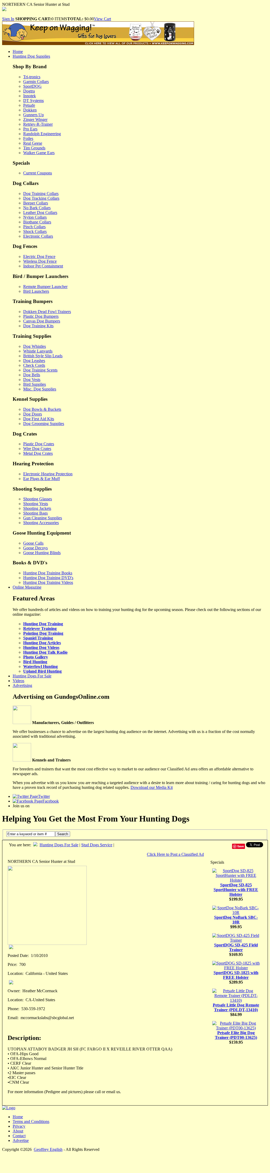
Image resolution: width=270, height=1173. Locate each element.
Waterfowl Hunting (40, 666)
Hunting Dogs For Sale (32, 676)
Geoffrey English (48, 1149)
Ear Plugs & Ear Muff (41, 478)
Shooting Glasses (37, 499)
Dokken (30, 110)
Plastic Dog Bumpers (41, 316)
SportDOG (32, 86)
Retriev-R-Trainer (38, 124)
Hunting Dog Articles (42, 643)
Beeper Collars (35, 203)
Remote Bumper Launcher (45, 286)
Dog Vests (31, 379)
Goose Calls (33, 543)
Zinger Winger (35, 119)
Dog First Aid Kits (38, 419)
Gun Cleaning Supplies (42, 518)
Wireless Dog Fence (40, 261)
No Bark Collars (37, 208)
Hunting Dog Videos (41, 647)
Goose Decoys (35, 548)
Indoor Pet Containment (43, 266)
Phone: (13, 1008)
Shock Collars (35, 231)
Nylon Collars (35, 217)
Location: (15, 973)
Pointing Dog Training (43, 633)
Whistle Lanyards (37, 351)
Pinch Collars (34, 226)
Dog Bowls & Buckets (42, 409)
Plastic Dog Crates (38, 444)
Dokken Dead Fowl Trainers (47, 311)
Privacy (19, 1126)
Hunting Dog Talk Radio (45, 652)
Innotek (29, 96)
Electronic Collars (38, 236)
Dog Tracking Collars (41, 198)
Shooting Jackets (37, 508)
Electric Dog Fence (39, 256)
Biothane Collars (37, 222)
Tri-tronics (31, 77)
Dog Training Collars (41, 193)
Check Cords (34, 365)
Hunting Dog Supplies (31, 56)
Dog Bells (31, 375)
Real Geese (32, 143)
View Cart (102, 19)
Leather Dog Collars (40, 212)
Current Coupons (37, 173)
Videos (18, 680)
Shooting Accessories (41, 522)
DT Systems (33, 100)
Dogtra (29, 91)
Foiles (28, 138)
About (18, 1131)
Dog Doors (32, 414)
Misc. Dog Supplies (39, 389)
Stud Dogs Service (96, 845)
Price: (12, 964)
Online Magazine (27, 587)
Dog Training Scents (40, 370)
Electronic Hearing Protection (48, 474)
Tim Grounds (34, 148)
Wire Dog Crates (37, 448)
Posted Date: (18, 955)
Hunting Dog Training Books (47, 573)
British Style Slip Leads (42, 356)
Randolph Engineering (42, 133)
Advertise (21, 1140)
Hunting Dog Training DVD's (48, 577)
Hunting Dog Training (43, 624)
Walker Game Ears (39, 152)
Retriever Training (40, 628)
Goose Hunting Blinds (42, 552)
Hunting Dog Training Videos (48, 582)
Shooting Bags (35, 513)
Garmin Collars (36, 81)
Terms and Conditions (31, 1121)
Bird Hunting (35, 661)
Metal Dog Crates (38, 453)
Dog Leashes (34, 360)
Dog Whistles (34, 346)
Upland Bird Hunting (42, 671)
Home (18, 51)
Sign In (8, 19)
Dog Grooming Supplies (43, 423)
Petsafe (29, 105)
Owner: (14, 991)
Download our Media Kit (152, 787)
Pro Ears (30, 129)
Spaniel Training (38, 638)
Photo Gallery (35, 657)
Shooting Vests (35, 503)
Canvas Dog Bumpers (41, 321)
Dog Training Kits (38, 326)
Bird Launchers (36, 291)
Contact (19, 1135)
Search (62, 834)
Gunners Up (33, 115)
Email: (13, 1017)
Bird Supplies (34, 384)
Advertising (22, 685)
